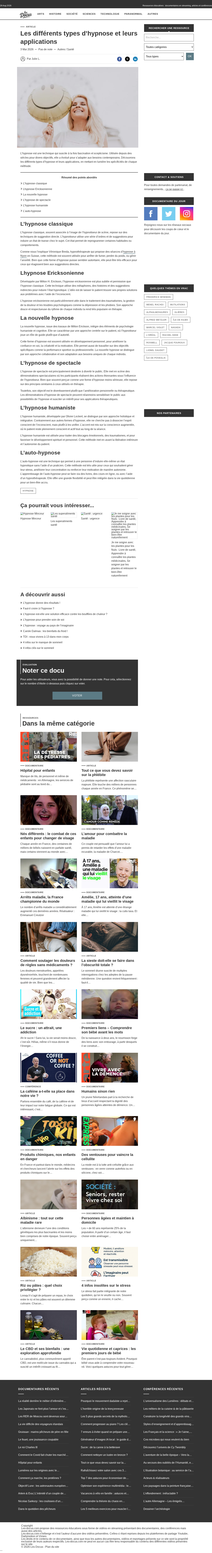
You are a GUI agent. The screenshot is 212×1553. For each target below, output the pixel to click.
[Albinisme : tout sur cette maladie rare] (48, 1195)
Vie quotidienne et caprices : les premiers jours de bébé (108, 1351)
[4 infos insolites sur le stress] (109, 1262)
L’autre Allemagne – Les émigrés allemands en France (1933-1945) (163, 1501)
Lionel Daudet (155, 350)
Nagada (176, 327)
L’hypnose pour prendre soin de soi (43, 619)
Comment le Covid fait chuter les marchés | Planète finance (43, 1455)
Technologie (110, 14)
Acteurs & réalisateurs (156, 1478)
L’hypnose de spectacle (37, 200)
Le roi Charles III (27, 1447)
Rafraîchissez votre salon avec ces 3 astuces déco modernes (102, 1471)
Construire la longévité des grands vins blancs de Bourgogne (166, 1417)
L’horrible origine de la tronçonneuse (102, 1408)
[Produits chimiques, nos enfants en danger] (48, 1131)
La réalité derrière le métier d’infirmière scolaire (40, 1401)
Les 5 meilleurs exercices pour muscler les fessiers (106, 1509)
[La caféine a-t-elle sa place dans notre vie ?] (48, 1068)
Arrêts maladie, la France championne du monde (41, 899)
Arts (40, 14)
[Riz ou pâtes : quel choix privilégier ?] (48, 1262)
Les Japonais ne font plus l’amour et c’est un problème (42, 1409)
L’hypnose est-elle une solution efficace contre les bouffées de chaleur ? (65, 614)
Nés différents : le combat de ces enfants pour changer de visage (48, 836)
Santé (70, 49)
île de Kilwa (180, 320)
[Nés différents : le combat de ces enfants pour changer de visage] (48, 810)
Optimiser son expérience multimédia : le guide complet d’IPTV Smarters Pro (105, 1486)
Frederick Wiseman (158, 297)
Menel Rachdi (155, 305)
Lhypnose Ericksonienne (37, 189)
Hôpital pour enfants (37, 770)
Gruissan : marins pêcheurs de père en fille (43, 1431)
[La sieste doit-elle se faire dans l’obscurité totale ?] (109, 937)
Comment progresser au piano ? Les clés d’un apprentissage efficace (105, 1424)
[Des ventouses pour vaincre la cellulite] (109, 1131)
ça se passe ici (174, 189)
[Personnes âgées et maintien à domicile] (109, 1195)
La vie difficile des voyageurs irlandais (40, 1424)
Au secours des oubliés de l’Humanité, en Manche (167, 1463)
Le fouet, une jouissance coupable (38, 1439)
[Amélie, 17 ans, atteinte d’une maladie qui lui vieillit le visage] (109, 873)
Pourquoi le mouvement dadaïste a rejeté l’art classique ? (105, 1401)
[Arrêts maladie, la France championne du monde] (48, 873)
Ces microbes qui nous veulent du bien (166, 1439)
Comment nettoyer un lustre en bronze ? (104, 1454)
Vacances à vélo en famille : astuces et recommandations (103, 1494)
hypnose (28, 491)
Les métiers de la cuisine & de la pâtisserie (168, 1408)
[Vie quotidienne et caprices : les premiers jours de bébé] (109, 1325)
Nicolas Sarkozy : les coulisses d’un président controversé (39, 1501)
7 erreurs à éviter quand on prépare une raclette (104, 1432)
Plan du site (52, 1546)
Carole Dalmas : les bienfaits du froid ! (45, 631)
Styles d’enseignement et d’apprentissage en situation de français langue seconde (168, 1424)
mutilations (177, 305)
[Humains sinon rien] (109, 1068)
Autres (153, 14)
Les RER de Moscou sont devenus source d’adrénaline (43, 1417)
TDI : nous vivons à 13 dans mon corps (46, 636)
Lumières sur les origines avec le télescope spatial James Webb (37, 1471)
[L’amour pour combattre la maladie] (109, 810)
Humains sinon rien (98, 1091)
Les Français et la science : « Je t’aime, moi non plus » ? (166, 1432)
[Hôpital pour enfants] (48, 747)
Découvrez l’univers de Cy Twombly (164, 1447)
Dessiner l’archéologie (156, 1509)
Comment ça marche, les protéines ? (39, 1478)
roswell (151, 343)
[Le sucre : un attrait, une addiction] (48, 1004)
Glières (179, 312)
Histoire (55, 14)
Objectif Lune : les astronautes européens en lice (42, 1486)
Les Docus (36, 1546)
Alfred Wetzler (156, 320)
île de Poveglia (156, 358)
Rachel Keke (170, 335)
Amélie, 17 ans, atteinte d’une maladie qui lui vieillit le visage (107, 899)
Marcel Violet (155, 327)
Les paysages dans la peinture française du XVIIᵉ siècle (167, 1486)
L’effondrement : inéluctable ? (160, 1493)
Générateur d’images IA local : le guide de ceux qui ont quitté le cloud (105, 1440)
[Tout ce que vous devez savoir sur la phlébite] (109, 747)
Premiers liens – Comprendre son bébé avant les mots (106, 1030)
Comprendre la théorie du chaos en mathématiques (101, 1501)
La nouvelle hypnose (35, 194)
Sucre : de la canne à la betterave (100, 1447)
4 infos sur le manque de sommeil (42, 642)
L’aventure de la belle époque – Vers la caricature (166, 1455)
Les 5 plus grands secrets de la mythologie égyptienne (106, 1417)
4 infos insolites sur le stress (106, 1285)
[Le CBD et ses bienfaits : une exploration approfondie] (48, 1325)
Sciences (89, 14)
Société (72, 14)
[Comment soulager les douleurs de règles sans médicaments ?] (48, 937)
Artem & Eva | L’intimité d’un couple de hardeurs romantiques (40, 1494)
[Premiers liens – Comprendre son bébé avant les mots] (109, 1004)
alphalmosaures (157, 312)
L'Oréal (151, 335)
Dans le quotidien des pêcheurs (36, 1509)
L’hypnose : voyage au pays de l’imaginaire (48, 625)
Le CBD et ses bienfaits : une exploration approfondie (45, 1351)
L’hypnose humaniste (35, 205)
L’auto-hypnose (32, 211)
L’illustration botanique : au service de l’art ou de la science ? (168, 1471)
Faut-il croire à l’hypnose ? (38, 608)
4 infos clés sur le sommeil (38, 648)
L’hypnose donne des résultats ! (41, 602)
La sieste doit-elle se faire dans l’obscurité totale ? (107, 963)
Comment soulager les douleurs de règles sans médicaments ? (47, 963)
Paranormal (133, 14)
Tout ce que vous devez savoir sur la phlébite (102, 1463)
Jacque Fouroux (174, 343)
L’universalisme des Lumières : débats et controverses (167, 1401)
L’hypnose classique (35, 183)
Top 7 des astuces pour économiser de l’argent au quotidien (103, 1478)
